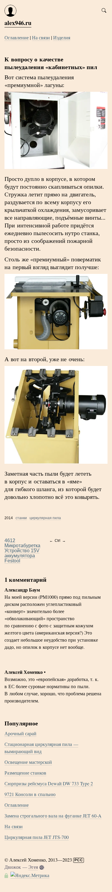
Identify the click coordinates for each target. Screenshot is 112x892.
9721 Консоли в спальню (30, 794)
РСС (78, 860)
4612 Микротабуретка (22, 543)
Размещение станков (25, 773)
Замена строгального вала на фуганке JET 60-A (53, 815)
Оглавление (16, 37)
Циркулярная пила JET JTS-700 (36, 837)
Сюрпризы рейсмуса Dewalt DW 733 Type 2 (48, 783)
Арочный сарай (20, 733)
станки (21, 518)
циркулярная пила (45, 518)
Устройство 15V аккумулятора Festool (21, 555)
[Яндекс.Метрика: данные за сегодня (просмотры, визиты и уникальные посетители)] (29, 875)
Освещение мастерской (28, 762)
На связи (41, 37)
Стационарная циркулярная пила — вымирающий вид (41, 747)
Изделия (61, 37)
